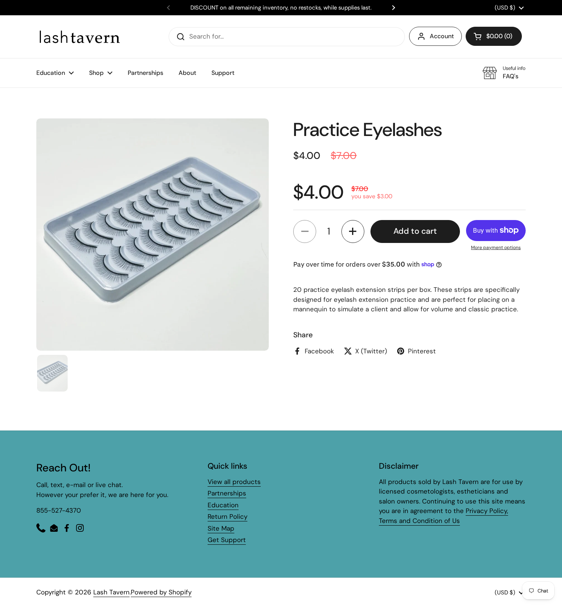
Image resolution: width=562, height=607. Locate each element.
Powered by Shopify (161, 592)
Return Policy (227, 516)
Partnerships (227, 493)
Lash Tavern (111, 592)
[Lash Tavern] (79, 36)
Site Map (221, 528)
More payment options (496, 247)
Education (223, 505)
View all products (234, 482)
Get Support (227, 540)
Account (442, 36)
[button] (494, 36)
